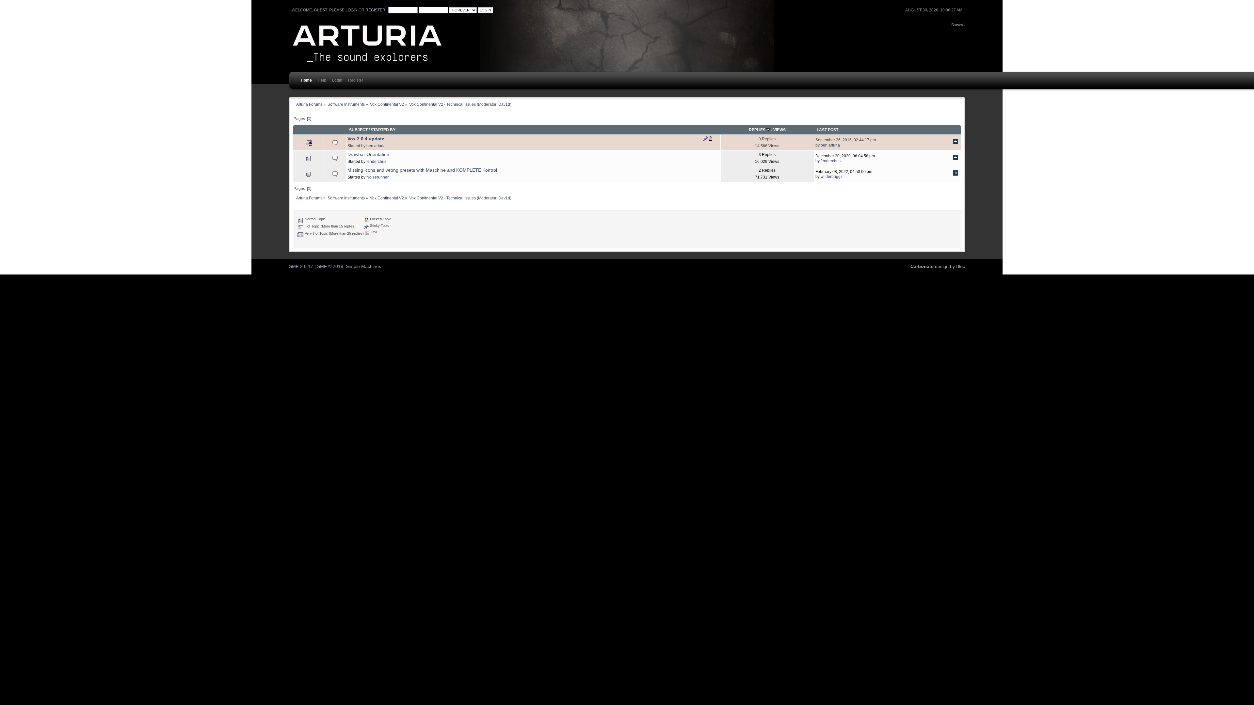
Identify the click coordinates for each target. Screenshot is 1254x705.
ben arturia (376, 146)
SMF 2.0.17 (301, 266)
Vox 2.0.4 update (365, 138)
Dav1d (504, 104)
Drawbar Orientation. (369, 154)
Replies (757, 130)
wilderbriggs (832, 176)
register (375, 10)
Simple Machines (363, 266)
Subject (358, 130)
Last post (827, 130)
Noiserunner (377, 177)
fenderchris (376, 161)
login (352, 10)
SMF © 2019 (330, 266)
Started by (383, 130)
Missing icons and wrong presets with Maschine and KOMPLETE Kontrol (422, 170)
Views (779, 130)
